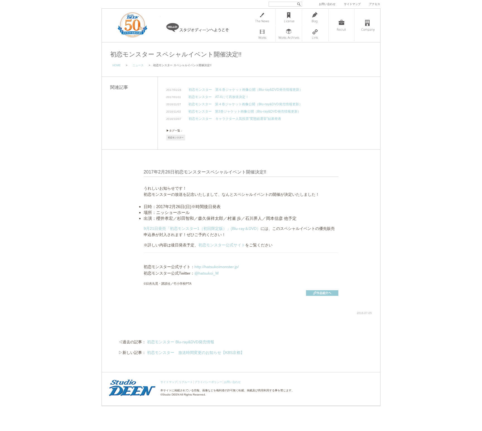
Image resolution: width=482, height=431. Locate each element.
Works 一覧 (262, 33)
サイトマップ (352, 4)
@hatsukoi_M (206, 273)
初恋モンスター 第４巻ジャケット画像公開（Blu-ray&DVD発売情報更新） (245, 104)
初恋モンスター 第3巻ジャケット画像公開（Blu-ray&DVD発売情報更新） (244, 111)
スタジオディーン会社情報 (367, 25)
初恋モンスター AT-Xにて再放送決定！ (218, 97)
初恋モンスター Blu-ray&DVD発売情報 (180, 342)
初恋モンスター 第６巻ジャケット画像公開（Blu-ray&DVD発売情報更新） (246, 90)
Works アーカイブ (289, 33)
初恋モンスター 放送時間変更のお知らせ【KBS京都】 (195, 352)
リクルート (186, 382)
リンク (315, 33)
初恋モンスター (176, 137)
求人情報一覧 (341, 25)
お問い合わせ (327, 4)
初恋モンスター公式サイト (221, 245)
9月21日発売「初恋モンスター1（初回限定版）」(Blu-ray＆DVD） (202, 228)
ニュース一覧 (262, 17)
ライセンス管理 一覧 (289, 17)
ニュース (138, 65)
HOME (116, 65)
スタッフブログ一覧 (315, 17)
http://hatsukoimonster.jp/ (216, 267)
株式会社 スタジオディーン (138, 25)
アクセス (374, 4)
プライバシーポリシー (208, 382)
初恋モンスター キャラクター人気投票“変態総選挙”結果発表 (235, 119)
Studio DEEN (170, 394)
